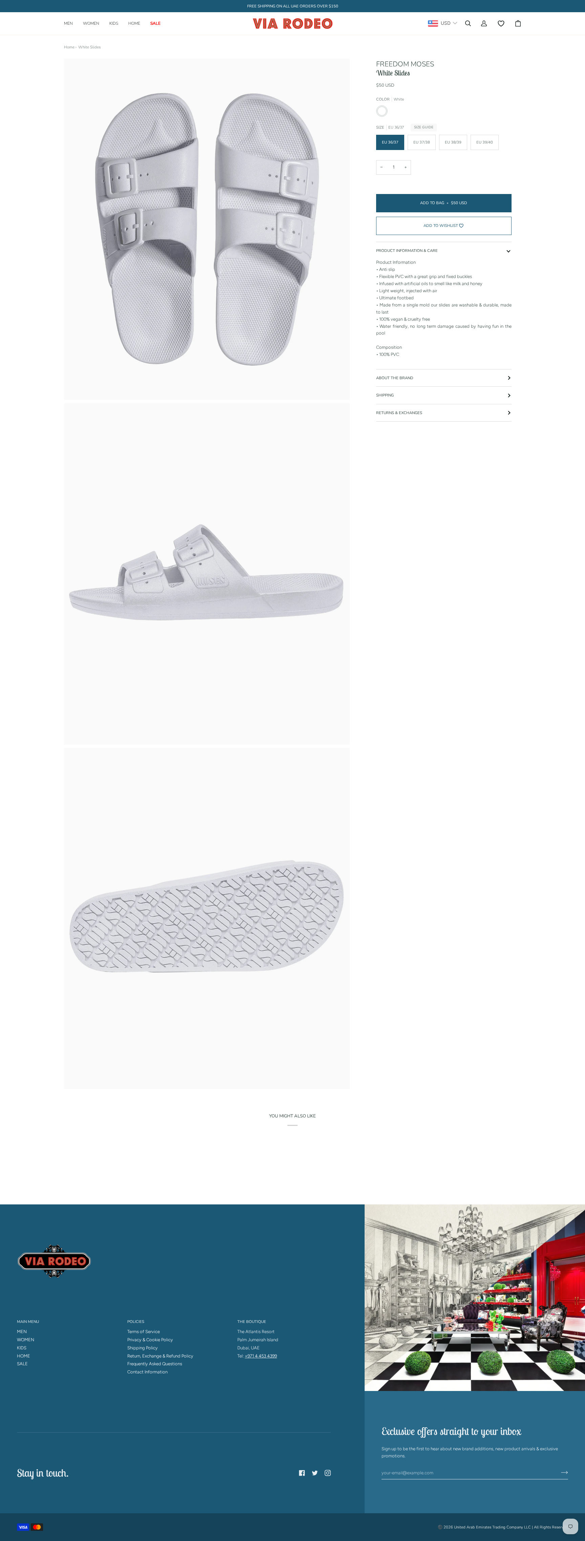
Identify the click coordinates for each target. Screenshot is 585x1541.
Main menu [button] (28, 1321)
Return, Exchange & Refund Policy (160, 1355)
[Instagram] (328, 1473)
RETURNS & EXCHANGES (399, 412)
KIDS (21, 1347)
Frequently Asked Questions (154, 1363)
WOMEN (25, 1339)
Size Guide (423, 127)
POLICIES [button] (135, 1321)
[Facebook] (302, 1473)
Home (69, 47)
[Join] (559, 1472)
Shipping (385, 395)
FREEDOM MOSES (405, 64)
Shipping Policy (142, 1347)
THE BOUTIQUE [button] (251, 1321)
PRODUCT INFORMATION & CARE (407, 250)
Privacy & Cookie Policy (150, 1339)
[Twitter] (315, 1473)
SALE (22, 1363)
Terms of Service (143, 1331)
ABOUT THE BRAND (394, 378)
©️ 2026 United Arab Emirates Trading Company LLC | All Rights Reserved (503, 1527)
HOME (23, 1355)
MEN (22, 1331)
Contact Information (147, 1371)
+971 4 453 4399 (261, 1355)
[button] (71, 23)
